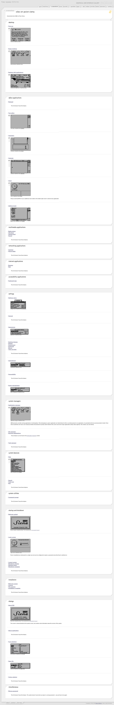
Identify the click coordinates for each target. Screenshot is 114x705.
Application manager (31, 435)
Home (3, 1)
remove (38, 530)
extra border (34, 530)
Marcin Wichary (99, 703)
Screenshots (8, 1)
